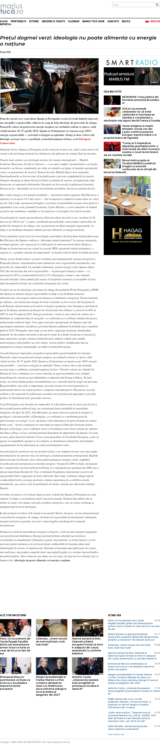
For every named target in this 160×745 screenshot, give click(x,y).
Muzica (126, 21)
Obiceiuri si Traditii (53, 21)
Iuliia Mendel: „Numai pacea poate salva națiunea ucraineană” (127, 727)
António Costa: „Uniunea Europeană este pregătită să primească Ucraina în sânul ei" (85, 682)
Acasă (4, 21)
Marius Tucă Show (93, 21)
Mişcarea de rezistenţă (28, 9)
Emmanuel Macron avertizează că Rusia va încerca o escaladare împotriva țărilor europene (15, 682)
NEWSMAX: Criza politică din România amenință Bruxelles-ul (141, 99)
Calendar (73, 21)
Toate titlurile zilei (116, 734)
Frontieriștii (18, 21)
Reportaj (5, 24)
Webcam (155, 21)
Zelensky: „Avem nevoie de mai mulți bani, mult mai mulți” (51, 641)
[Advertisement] (47, 586)
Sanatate (113, 21)
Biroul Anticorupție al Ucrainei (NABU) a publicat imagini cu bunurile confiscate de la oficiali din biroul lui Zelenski (130, 166)
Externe (34, 21)
